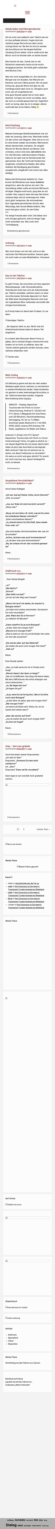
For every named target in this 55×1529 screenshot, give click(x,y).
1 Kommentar (13, 113)
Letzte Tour (42, 829)
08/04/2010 (20, 483)
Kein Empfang (12, 125)
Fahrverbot (36, 1526)
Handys (27, 398)
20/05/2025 (20, 32)
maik (30, 32)
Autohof (29, 1520)
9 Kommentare (13, 559)
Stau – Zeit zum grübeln (17, 746)
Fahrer (11, 1341)
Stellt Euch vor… (13, 571)
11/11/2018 (20, 128)
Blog (45, 1520)
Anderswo (12, 1335)
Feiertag (45, 1526)
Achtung (9, 243)
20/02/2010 (20, 573)
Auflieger (10, 1520)
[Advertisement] (27, 955)
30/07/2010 (20, 246)
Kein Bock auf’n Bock (14, 1379)
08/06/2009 (20, 749)
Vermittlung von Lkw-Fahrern (17, 1363)
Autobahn (20, 1520)
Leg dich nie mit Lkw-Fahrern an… (19, 1382)
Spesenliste (13, 1338)
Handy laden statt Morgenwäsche (22, 29)
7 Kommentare (13, 363)
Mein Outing (11, 375)
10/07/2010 (20, 278)
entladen (27, 1526)
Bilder (41, 1520)
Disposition (13, 1344)
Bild (36, 1520)
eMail (20, 1525)
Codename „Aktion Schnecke (17, 1385)
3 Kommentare (13, 817)
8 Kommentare (13, 468)
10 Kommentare (14, 734)
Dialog (11, 1525)
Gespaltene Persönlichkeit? (19, 480)
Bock (10, 899)
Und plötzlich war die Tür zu (27, 883)
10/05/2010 (20, 378)
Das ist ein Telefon (15, 275)
